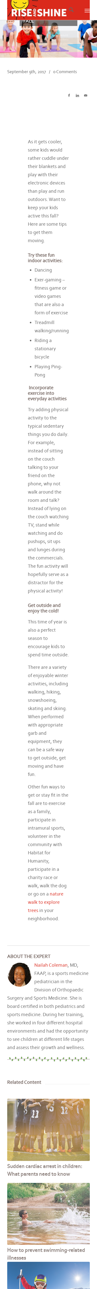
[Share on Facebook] (69, 95)
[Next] (82, 1189)
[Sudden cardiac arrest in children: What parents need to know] (48, 1130)
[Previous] (14, 1189)
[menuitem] (70, 10)
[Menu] (87, 10)
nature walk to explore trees (45, 902)
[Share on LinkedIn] (77, 95)
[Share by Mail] (86, 95)
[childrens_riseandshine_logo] (40, 10)
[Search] (71, 10)
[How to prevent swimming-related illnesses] (48, 1214)
